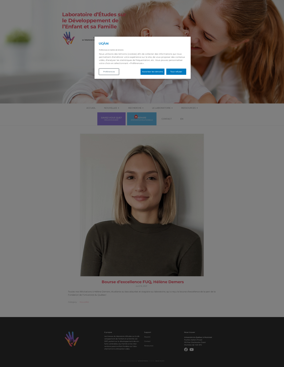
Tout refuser (176, 72)
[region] (143, 58)
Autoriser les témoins (152, 72)
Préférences (109, 72)
